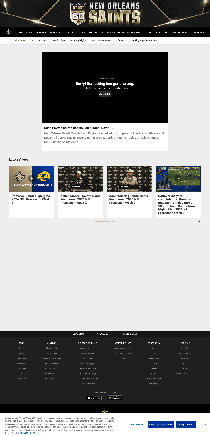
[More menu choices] (144, 32)
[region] (105, 424)
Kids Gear (185, 358)
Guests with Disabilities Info (87, 378)
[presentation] (199, 222)
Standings (21, 368)
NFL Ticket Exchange (87, 373)
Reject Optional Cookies (160, 424)
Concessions (51, 353)
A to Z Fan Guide (51, 363)
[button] (105, 94)
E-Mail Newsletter (154, 378)
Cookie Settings (135, 424)
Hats (185, 368)
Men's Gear (185, 348)
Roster (21, 348)
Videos (154, 368)
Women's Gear (185, 353)
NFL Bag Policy (51, 368)
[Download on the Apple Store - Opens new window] (94, 398)
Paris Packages (87, 363)
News (154, 348)
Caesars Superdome (51, 378)
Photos (154, 363)
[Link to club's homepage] (8, 32)
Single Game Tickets (87, 368)
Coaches (21, 353)
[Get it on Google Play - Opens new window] (115, 399)
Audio (153, 373)
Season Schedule (87, 383)
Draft (154, 353)
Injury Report (21, 363)
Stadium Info (51, 348)
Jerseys (185, 363)
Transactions (21, 378)
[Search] (150, 32)
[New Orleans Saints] (105, 412)
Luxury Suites (87, 358)
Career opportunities (122, 348)
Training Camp (154, 358)
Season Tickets (87, 353)
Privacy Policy (28, 433)
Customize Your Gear (185, 373)
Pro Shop (185, 343)
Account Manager (87, 348)
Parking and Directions (51, 358)
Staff (123, 358)
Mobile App (153, 383)
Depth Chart (21, 358)
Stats (21, 373)
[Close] (205, 424)
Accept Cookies (186, 424)
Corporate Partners (123, 353)
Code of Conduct (51, 373)
